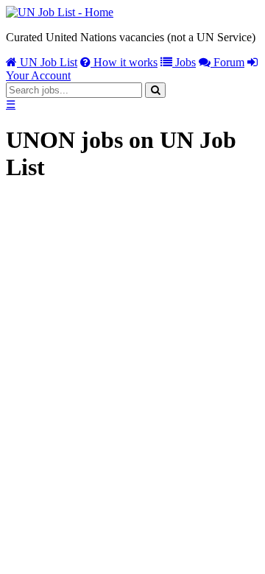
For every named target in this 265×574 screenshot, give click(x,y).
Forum (227, 62)
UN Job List (47, 62)
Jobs (184, 62)
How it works (124, 62)
